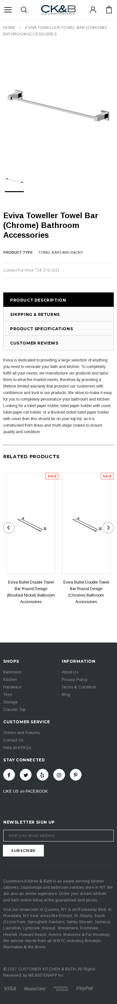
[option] (58, 104)
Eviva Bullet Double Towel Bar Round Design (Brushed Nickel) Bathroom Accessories (31, 592)
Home (9, 27)
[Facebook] (9, 775)
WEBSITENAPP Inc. (46, 975)
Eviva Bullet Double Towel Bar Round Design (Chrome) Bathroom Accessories (86, 592)
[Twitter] (26, 775)
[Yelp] (42, 775)
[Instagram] (59, 775)
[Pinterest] (76, 775)
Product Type (18, 252)
